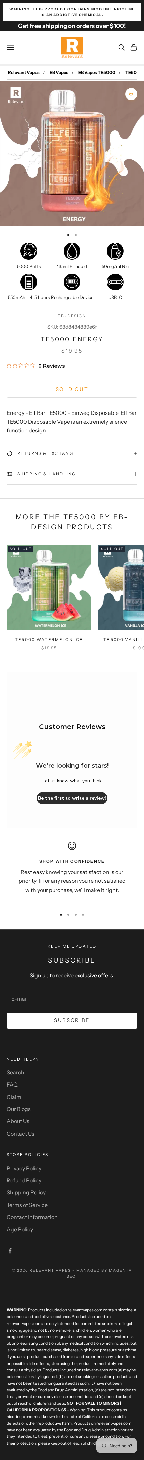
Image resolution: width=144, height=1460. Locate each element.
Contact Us (20, 1133)
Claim (14, 1097)
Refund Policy (24, 1180)
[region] (72, 872)
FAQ (12, 1084)
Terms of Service (27, 1204)
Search (15, 1072)
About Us (18, 1121)
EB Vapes (59, 72)
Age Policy (20, 1229)
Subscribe (72, 1020)
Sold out (72, 389)
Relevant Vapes (24, 72)
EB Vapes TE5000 (96, 72)
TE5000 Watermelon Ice (49, 639)
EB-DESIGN (72, 315)
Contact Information (32, 1217)
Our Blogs (19, 1109)
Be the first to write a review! (72, 798)
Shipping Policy (26, 1192)
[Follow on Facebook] (10, 1250)
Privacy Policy (24, 1168)
